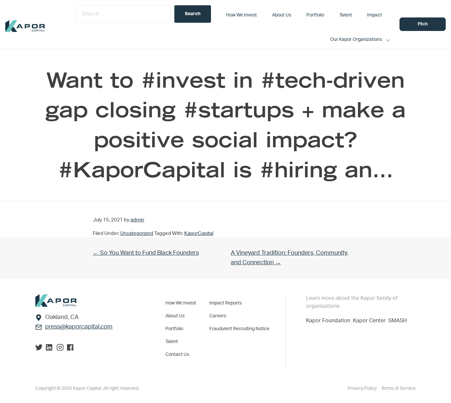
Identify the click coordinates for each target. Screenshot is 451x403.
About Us (175, 316)
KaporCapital (198, 233)
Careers (217, 316)
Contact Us (177, 354)
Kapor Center (370, 320)
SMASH (397, 320)
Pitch (423, 24)
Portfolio (174, 329)
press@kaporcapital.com (79, 327)
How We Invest (180, 303)
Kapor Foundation (329, 320)
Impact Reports (225, 303)
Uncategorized (136, 233)
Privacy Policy (363, 388)
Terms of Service (398, 388)
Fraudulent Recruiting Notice (239, 329)
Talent (171, 341)
